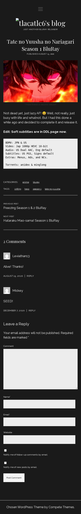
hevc (26, 189)
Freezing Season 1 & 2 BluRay (24, 208)
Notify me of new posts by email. (20, 467)
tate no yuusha (52, 189)
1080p (18, 189)
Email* (6, 414)
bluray (36, 182)
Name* (6, 397)
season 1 (37, 189)
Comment (8, 346)
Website (7, 432)
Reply (30, 276)
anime (26, 182)
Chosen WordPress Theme (25, 507)
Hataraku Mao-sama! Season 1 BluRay (31, 220)
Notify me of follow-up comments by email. (25, 454)
